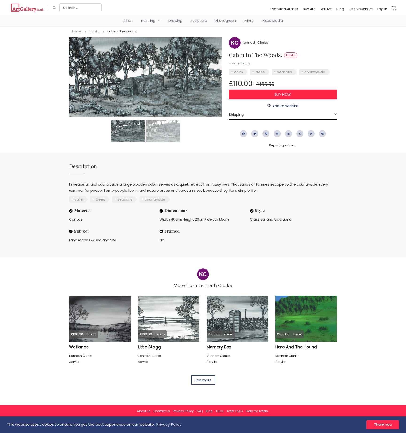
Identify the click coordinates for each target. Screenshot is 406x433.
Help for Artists (257, 411)
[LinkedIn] (289, 133)
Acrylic (94, 31)
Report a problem (283, 145)
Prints (249, 20)
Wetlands (79, 347)
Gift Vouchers (361, 8)
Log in (382, 8)
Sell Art (326, 8)
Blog (340, 8)
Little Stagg (149, 347)
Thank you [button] (383, 424)
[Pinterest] (266, 133)
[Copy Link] (311, 133)
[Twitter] (255, 133)
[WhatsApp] (300, 133)
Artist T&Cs (235, 411)
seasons (284, 72)
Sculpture (198, 20)
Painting (149, 20)
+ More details (240, 63)
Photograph (225, 20)
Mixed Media (272, 20)
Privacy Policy (183, 411)
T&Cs (220, 411)
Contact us (161, 411)
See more (203, 380)
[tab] (283, 114)
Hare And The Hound (296, 347)
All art (128, 20)
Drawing (175, 20)
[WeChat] (322, 133)
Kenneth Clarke (254, 42)
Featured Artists (284, 8)
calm (238, 72)
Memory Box (219, 347)
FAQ (200, 411)
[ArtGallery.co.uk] (27, 7)
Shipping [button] (236, 114)
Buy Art (309, 8)
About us (143, 411)
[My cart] (394, 8)
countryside (314, 72)
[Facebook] (243, 133)
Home (76, 31)
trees (260, 72)
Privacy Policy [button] (169, 424)
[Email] (277, 133)
